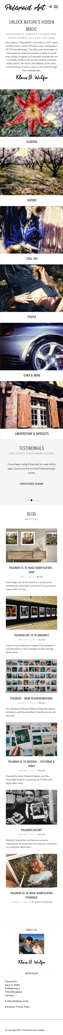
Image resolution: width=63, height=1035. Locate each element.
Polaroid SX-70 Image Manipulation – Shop (31, 570)
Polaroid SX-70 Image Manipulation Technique (31, 895)
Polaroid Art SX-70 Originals (31, 635)
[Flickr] (29, 1024)
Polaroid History (31, 830)
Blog (40, 577)
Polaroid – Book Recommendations (31, 698)
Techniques (45, 902)
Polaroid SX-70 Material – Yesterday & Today (31, 764)
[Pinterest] (33, 1024)
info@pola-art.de (20, 1001)
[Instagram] (38, 1024)
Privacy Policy (23, 1006)
